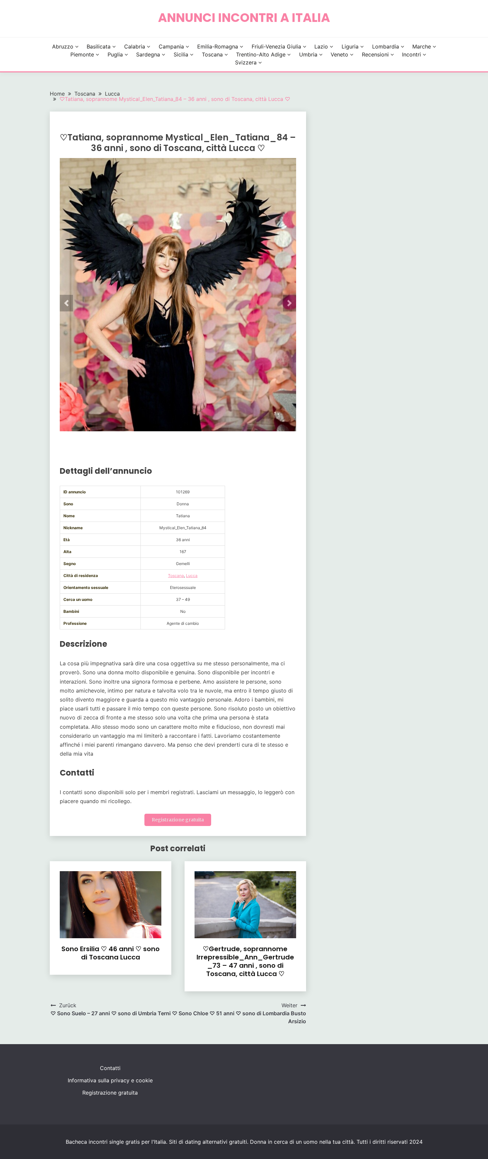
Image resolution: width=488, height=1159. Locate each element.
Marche (421, 46)
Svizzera (246, 62)
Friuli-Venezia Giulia (276, 46)
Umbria (308, 54)
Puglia (115, 54)
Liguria (350, 46)
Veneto (339, 54)
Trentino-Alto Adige (260, 54)
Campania (171, 46)
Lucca (192, 575)
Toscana (212, 54)
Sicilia (181, 54)
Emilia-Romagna (217, 46)
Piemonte (82, 54)
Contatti (110, 1068)
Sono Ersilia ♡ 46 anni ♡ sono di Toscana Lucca (110, 953)
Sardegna (148, 54)
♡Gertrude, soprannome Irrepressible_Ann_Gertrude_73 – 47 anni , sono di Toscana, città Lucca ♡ (245, 961)
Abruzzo (62, 46)
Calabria (134, 46)
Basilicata (99, 46)
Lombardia (385, 46)
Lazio (321, 46)
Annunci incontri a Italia (244, 17)
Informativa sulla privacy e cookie (110, 1080)
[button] (66, 303)
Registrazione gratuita (178, 820)
